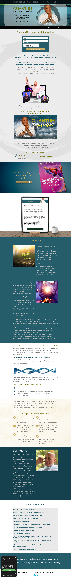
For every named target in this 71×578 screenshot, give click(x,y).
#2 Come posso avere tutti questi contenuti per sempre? (28, 512)
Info (63, 27)
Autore (54, 27)
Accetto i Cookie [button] (9, 570)
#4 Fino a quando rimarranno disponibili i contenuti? (27, 518)
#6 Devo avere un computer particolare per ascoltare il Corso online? (32, 524)
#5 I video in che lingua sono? (21, 521)
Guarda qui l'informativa (5, 568)
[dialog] (9, 566)
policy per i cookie (5, 565)
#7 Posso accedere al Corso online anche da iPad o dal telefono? (30, 527)
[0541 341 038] (16, 155)
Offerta (49, 27)
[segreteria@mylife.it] (37, 157)
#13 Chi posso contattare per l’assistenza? (24, 549)
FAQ (59, 27)
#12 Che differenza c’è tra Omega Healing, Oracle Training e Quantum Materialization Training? (32, 545)
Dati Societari (21, 572)
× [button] (15, 557)
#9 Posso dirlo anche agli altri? (21, 533)
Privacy (27, 572)
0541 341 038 (21, 155)
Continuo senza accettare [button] (9, 573)
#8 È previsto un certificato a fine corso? (24, 530)
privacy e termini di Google (9, 567)
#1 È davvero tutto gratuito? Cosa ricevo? (24, 509)
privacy (33, 42)
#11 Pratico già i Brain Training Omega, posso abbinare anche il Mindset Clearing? (32, 541)
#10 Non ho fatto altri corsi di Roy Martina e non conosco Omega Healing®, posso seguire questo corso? (33, 536)
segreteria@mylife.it (45, 156)
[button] (35, 509)
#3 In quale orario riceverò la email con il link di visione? (28, 515)
